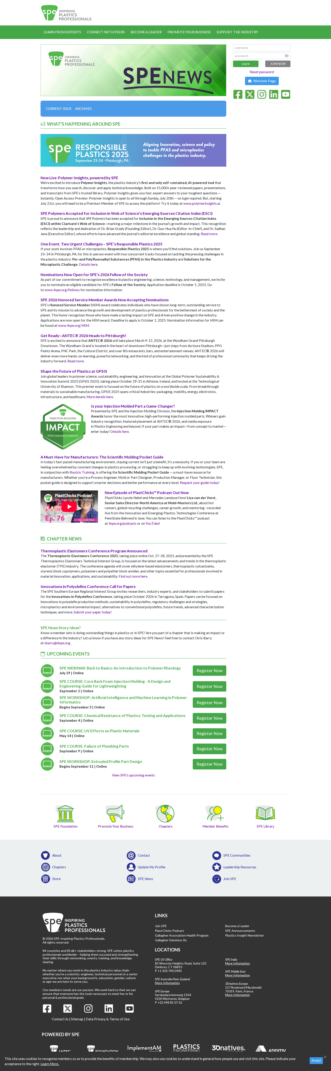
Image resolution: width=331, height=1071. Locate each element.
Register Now (209, 670)
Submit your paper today (92, 612)
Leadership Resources (239, 867)
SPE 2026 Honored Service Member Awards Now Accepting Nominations (105, 299)
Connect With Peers (106, 32)
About (56, 855)
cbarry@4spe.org (57, 643)
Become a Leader (146, 32)
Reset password (262, 72)
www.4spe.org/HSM (73, 325)
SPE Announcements (240, 931)
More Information (167, 983)
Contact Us (60, 1019)
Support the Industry (237, 32)
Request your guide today (199, 483)
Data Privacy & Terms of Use (107, 1019)
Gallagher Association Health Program (182, 935)
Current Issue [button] (59, 109)
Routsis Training (82, 472)
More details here (99, 397)
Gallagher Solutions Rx (171, 940)
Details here (88, 264)
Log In (246, 64)
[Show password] (287, 55)
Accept (316, 1060)
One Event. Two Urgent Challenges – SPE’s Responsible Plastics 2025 (101, 244)
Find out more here (133, 576)
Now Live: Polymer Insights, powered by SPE (79, 177)
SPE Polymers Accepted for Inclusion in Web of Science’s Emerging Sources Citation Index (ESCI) (127, 213)
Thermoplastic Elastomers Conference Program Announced (94, 551)
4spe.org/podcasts (122, 523)
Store (56, 879)
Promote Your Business (189, 32)
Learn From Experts (62, 32)
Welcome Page (264, 81)
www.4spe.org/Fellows (62, 290)
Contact (144, 855)
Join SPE (229, 879)
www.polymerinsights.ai (201, 203)
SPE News (145, 879)
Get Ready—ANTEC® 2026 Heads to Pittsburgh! (83, 335)
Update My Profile (151, 867)
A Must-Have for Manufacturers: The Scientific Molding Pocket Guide (102, 457)
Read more (209, 234)
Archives (83, 109)
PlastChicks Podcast (169, 931)
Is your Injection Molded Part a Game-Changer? (133, 406)
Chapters (59, 867)
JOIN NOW (278, 64)
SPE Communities (236, 855)
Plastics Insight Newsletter (244, 935)
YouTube (152, 523)
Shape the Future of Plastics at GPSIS (74, 371)
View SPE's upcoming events (133, 775)
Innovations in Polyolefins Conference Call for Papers (88, 586)
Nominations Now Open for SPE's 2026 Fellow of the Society (94, 274)
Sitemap (77, 1019)
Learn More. (50, 1064)
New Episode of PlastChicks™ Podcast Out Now (147, 492)
